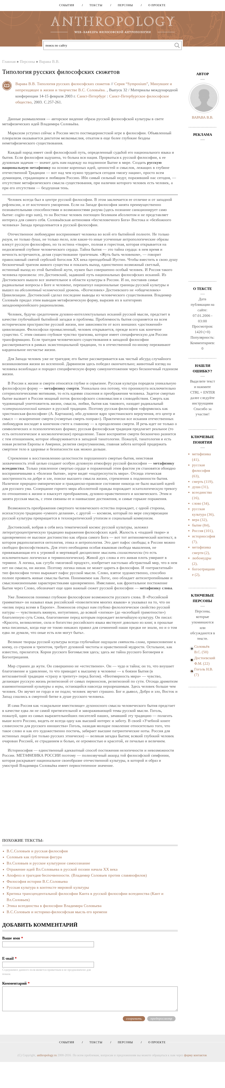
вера (195, 520)
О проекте (155, 5)
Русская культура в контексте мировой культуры (48, 887)
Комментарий (16, 983)
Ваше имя (12, 938)
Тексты (94, 5)
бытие (197, 525)
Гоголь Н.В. (203, 669)
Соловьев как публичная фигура (34, 857)
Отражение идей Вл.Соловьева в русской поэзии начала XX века (62, 869)
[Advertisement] (90, 803)
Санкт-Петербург (91, 96)
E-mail (9, 958)
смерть (197, 482)
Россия (197, 531)
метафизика (201, 454)
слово (196, 503)
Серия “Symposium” (131, 84)
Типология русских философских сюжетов (73, 84)
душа (196, 487)
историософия (203, 536)
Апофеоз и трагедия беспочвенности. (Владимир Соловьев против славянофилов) (77, 875)
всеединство (202, 492)
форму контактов (195, 1055)
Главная (9, 61)
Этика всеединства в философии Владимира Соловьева (54, 905)
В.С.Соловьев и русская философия (37, 851)
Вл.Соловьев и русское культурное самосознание (48, 863)
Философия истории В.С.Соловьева (37, 881)
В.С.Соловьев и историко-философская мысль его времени (57, 912)
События (66, 5)
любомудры (201, 558)
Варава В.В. (49, 61)
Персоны (124, 5)
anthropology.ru (47, 1055)
